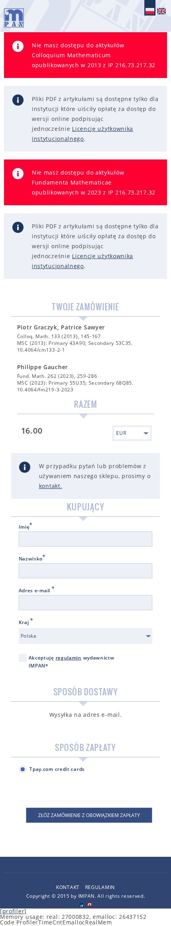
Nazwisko (32, 558)
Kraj (26, 622)
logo (14, 18)
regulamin (69, 657)
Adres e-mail (37, 590)
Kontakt (68, 887)
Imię (26, 527)
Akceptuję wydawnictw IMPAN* (72, 661)
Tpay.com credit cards (57, 769)
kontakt (49, 486)
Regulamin (100, 887)
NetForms (89, 905)
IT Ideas (81, 905)
